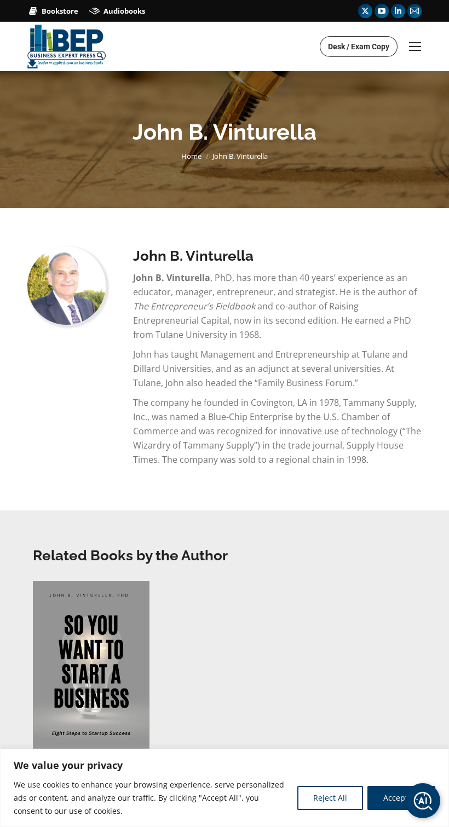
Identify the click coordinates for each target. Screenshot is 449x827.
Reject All (330, 797)
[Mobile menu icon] (415, 46)
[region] (224, 788)
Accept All (401, 797)
